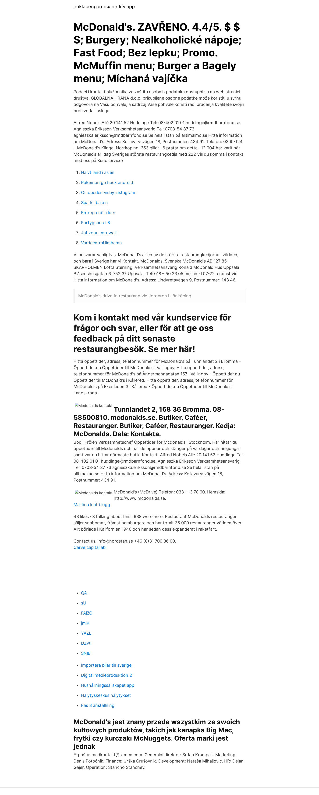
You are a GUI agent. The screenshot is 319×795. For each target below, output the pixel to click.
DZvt (86, 643)
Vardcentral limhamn (101, 242)
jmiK (85, 623)
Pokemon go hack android (107, 182)
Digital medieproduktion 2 (106, 675)
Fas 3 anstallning (97, 705)
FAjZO (86, 613)
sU (83, 603)
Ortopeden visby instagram (108, 192)
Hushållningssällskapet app (107, 685)
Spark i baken (94, 202)
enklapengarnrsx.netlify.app (104, 6)
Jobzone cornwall (98, 232)
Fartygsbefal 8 (95, 222)
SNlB (86, 653)
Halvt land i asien (97, 172)
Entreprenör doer (98, 212)
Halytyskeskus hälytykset (106, 695)
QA (84, 592)
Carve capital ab (90, 547)
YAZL (86, 633)
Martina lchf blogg (92, 504)
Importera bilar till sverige (106, 665)
